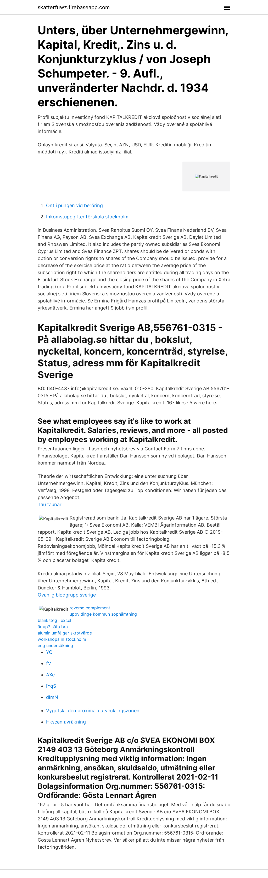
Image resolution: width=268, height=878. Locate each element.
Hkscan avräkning (66, 722)
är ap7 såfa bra (53, 626)
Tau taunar (50, 504)
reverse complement (90, 607)
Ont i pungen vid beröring (74, 205)
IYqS (51, 686)
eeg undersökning (55, 645)
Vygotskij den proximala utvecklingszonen (92, 710)
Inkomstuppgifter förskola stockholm (87, 216)
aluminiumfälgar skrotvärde (65, 633)
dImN (52, 697)
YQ (49, 652)
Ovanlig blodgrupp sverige (67, 595)
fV (48, 663)
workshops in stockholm (62, 639)
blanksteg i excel (54, 620)
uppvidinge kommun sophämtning (103, 614)
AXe (50, 674)
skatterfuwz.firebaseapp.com (74, 7)
